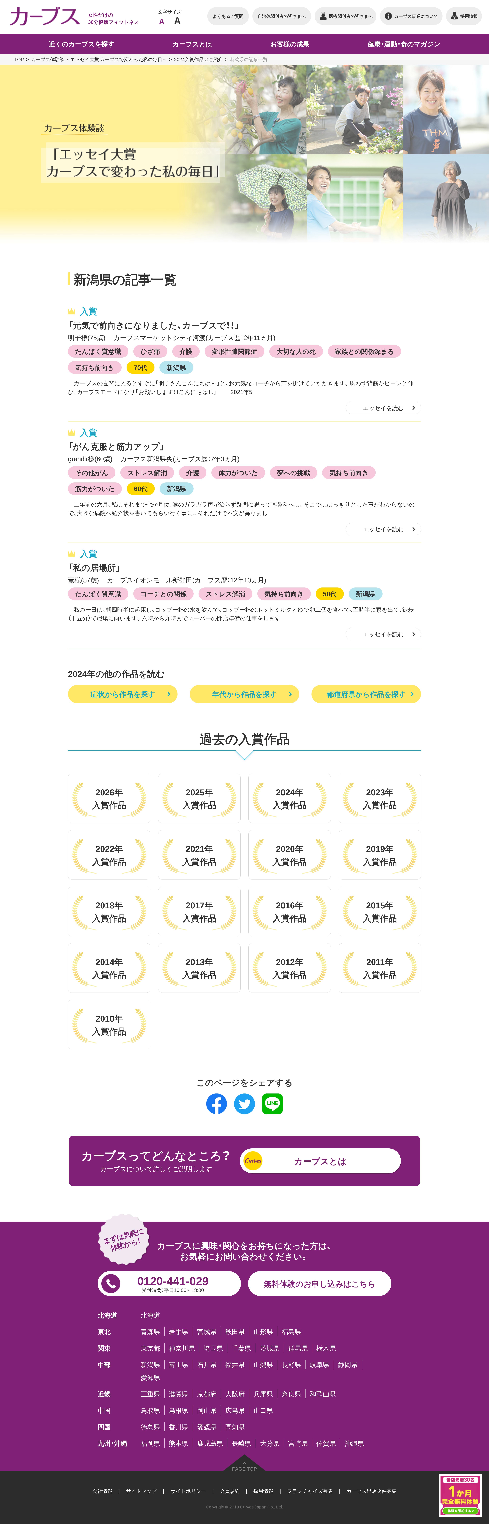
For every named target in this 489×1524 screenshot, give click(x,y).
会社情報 (102, 1490)
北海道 (150, 1315)
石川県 (207, 1364)
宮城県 (207, 1331)
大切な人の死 (296, 351)
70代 (140, 367)
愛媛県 (207, 1426)
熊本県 (178, 1443)
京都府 (207, 1393)
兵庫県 (263, 1393)
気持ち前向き (94, 367)
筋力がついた (95, 488)
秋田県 (235, 1331)
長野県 (291, 1364)
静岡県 (348, 1364)
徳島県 (150, 1426)
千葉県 (241, 1348)
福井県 (235, 1364)
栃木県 (326, 1348)
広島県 (235, 1410)
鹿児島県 (210, 1443)
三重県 (150, 1393)
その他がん (91, 472)
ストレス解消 (147, 472)
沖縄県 (354, 1443)
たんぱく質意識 (98, 351)
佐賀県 (326, 1443)
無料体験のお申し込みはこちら (319, 1283)
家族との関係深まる (364, 351)
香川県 (178, 1426)
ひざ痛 (150, 351)
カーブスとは (320, 1160)
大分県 (270, 1443)
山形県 (263, 1331)
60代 (141, 488)
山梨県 (263, 1364)
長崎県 (241, 1443)
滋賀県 (178, 1393)
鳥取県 (150, 1410)
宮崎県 (298, 1443)
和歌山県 (323, 1393)
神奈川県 (182, 1348)
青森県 (150, 1331)
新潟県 (176, 367)
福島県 (291, 1331)
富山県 (178, 1364)
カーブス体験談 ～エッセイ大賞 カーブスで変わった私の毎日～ (99, 59)
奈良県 (291, 1393)
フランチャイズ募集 (310, 1490)
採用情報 (263, 1490)
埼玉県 (213, 1348)
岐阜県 (319, 1364)
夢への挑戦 (293, 472)
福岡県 (150, 1443)
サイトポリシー (188, 1490)
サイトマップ (141, 1490)
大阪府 (235, 1393)
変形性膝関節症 (234, 351)
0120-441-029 (173, 1282)
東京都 (150, 1348)
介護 (185, 351)
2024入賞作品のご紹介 (198, 59)
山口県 (263, 1410)
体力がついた (238, 472)
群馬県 (298, 1348)
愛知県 (150, 1377)
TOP (19, 59)
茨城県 (270, 1348)
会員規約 (230, 1490)
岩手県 (178, 1331)
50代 (330, 593)
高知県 (235, 1426)
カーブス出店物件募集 (372, 1490)
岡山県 (207, 1410)
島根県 (178, 1410)
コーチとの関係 (163, 593)
